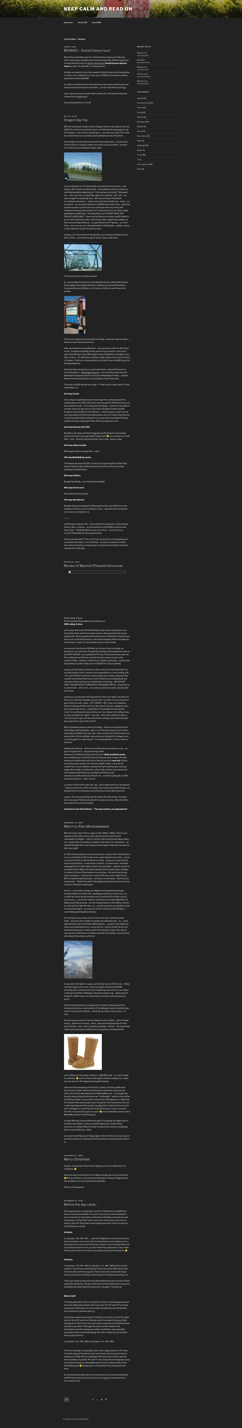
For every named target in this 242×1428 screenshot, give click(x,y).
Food (139, 112)
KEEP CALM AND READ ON (98, 9)
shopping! (141, 145)
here (106, 1378)
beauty (140, 98)
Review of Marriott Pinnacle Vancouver (93, 566)
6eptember (68, 22)
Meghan (140, 126)
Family (139, 107)
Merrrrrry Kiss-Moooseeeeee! (86, 826)
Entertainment (143, 103)
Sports (139, 150)
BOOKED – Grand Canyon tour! (87, 50)
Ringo (139, 141)
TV (138, 159)
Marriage (140, 122)
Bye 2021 (141, 60)
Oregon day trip (75, 120)
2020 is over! (142, 74)
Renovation (141, 136)
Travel (139, 155)
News (139, 131)
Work (139, 169)
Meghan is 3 (142, 67)
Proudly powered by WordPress (76, 1419)
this (124, 87)
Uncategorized (143, 164)
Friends (140, 117)
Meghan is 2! (142, 81)
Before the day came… (81, 1204)
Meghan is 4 (142, 53)
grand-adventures (96, 63)
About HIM (96, 22)
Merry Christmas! (77, 1159)
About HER (82, 22)
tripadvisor (81, 96)
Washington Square (90, 372)
